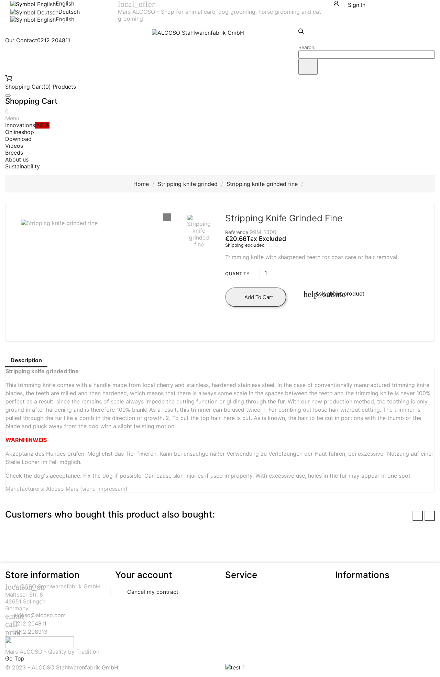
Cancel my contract (152, 591)
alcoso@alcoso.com (39, 615)
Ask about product (334, 294)
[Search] (308, 67)
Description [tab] (26, 360)
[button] (199, 231)
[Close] (8, 96)
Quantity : (239, 273)
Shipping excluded (245, 245)
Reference (237, 232)
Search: (307, 47)
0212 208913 (30, 631)
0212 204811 (29, 623)
